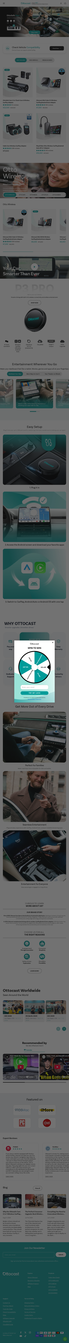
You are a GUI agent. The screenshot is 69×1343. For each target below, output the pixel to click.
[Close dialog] (53, 642)
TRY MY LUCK (34, 693)
